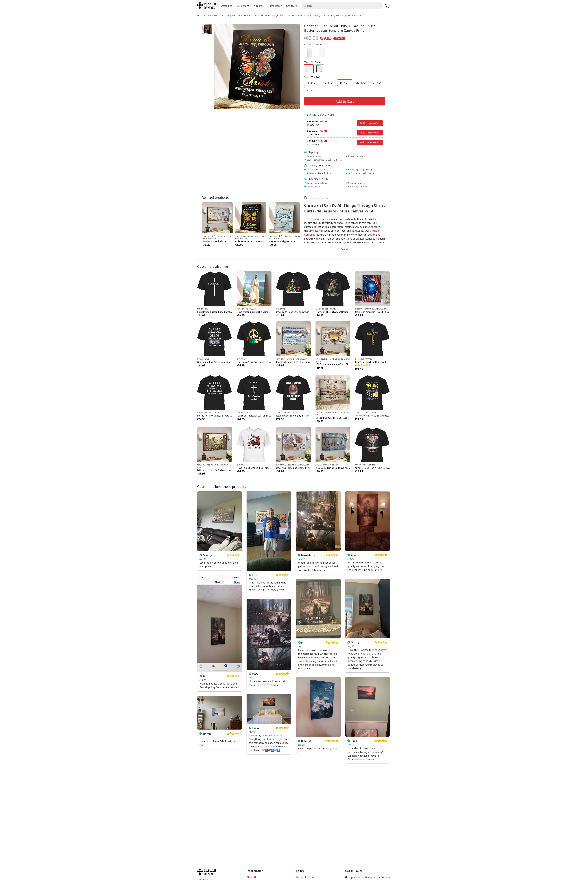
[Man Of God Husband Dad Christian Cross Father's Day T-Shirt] (214, 288)
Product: (313, 44)
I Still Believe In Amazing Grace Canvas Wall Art (333, 360)
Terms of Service (305, 877)
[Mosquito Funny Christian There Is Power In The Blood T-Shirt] (214, 392)
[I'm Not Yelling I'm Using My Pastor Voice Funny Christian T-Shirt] (372, 392)
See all (345, 249)
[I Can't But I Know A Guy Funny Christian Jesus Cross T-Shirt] (254, 392)
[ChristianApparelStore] (198, 15)
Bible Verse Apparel (363, 359)
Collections (243, 6)
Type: (313, 62)
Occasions (226, 6)
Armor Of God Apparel (326, 309)
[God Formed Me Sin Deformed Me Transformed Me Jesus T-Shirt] (214, 338)
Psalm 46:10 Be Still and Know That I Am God (214, 466)
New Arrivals (203, 359)
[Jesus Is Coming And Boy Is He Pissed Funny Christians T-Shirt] (293, 392)
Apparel (258, 6)
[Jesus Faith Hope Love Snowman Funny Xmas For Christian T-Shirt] (293, 288)
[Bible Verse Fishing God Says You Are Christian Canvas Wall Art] (333, 444)
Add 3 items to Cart (370, 132)
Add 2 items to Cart (370, 123)
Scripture (231, 15)
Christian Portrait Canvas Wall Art (370, 309)
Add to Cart (345, 101)
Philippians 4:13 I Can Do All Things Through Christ (261, 15)
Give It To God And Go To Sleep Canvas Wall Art (332, 413)
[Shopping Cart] (387, 5)
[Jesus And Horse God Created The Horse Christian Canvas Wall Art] (293, 444)
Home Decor (275, 6)
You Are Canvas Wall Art (327, 465)
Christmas (280, 309)
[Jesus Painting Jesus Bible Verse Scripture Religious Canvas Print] (254, 288)
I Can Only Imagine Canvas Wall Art (291, 359)
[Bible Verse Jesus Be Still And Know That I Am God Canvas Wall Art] (214, 444)
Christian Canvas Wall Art (213, 15)
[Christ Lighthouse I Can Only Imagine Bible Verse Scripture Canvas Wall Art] (293, 338)
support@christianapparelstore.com (369, 877)
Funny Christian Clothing (208, 412)
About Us (252, 877)
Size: (312, 77)
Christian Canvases (321, 219)
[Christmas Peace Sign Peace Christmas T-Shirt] (254, 338)
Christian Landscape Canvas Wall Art (292, 465)
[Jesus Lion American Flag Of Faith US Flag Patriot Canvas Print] (372, 288)
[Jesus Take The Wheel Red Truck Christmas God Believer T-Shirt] (254, 444)
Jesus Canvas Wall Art (246, 309)
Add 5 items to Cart (370, 142)
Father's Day (202, 309)
